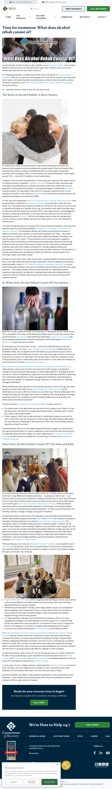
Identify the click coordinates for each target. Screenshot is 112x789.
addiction (38, 193)
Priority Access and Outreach (68, 784)
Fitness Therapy (19, 658)
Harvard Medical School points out (46, 389)
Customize (13, 782)
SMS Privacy (84, 784)
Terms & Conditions (95, 784)
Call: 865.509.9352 (98, 9)
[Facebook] (95, 753)
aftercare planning (39, 658)
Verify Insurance (74, 9)
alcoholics (50, 518)
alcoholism (69, 188)
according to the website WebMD (32, 404)
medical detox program (35, 362)
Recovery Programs (41, 17)
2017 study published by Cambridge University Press (45, 264)
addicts (39, 518)
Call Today (39, 702)
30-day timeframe (58, 665)
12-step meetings (43, 628)
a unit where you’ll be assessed (43, 349)
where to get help (32, 82)
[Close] (57, 764)
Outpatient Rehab (61, 736)
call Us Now (92, 725)
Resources (84, 17)
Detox (80, 736)
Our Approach (21, 17)
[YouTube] (108, 753)
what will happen (66, 82)
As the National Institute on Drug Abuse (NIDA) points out (46, 366)
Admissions (66, 17)
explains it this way (37, 183)
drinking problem (56, 65)
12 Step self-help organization (59, 200)
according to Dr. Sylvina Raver (24, 539)
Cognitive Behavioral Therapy (17, 600)
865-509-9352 (33, 753)
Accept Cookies (49, 782)
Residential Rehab (37, 736)
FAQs (108, 736)
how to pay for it (49, 82)
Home (8, 17)
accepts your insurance (59, 337)
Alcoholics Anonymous (35, 200)
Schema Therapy (41, 661)
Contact (101, 17)
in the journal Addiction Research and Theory (37, 503)
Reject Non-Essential (32, 782)
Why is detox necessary (11, 366)
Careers (94, 736)
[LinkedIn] (100, 753)
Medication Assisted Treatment (43, 544)
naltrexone (6, 546)
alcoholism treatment (36, 203)
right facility (21, 337)
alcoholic (23, 216)
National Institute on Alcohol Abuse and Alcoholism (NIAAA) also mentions (36, 633)
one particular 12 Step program (51, 521)
